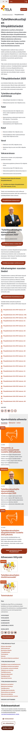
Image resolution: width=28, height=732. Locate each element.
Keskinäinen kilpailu (6, 650)
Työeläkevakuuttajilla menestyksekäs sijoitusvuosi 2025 (10, 491)
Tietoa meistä (5, 618)
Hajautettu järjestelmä (6, 674)
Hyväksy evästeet (7, 728)
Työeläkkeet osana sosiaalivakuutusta (10, 664)
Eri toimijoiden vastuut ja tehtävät (9, 668)
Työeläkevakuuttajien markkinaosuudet (13, 263)
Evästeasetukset (9, 719)
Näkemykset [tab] (12, 423)
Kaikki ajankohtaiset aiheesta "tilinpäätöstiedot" (14, 551)
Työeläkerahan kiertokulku (8, 690)
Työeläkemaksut (5, 688)
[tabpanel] (14, 487)
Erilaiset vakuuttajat (6, 646)
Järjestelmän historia (6, 678)
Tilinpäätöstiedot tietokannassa (11, 200)
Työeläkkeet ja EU (5, 676)
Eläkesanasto (5, 623)
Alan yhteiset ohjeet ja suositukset (10, 658)
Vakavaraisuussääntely (7, 694)
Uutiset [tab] (18, 423)
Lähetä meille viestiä (7, 625)
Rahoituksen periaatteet (7, 684)
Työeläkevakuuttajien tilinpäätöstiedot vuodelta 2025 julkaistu (12, 532)
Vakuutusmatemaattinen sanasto (9, 696)
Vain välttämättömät (8, 723)
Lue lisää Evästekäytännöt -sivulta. (10, 714)
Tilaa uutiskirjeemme (7, 637)
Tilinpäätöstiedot (5, 652)
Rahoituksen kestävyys (7, 686)
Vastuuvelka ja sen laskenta (8, 692)
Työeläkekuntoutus (6, 672)
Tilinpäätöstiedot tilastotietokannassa (12, 296)
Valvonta (3, 656)
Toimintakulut (7, 595)
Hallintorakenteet (5, 648)
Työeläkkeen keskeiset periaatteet (10, 666)
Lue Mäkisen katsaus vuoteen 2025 (11, 244)
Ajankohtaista (5, 620)
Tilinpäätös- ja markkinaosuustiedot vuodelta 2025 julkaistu (11, 450)
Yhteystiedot (5, 615)
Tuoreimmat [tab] (4, 423)
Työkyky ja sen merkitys (7, 670)
